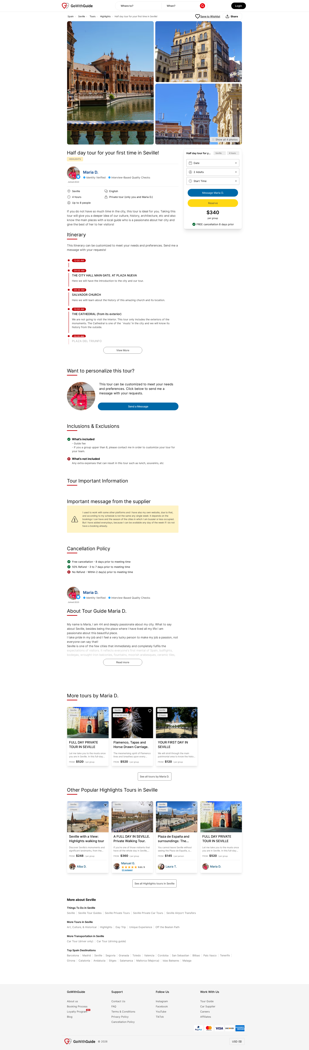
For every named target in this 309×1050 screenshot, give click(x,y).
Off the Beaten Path (167, 927)
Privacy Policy (120, 1016)
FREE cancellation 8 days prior (215, 224)
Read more (122, 662)
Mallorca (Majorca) (147, 960)
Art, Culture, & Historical (82, 927)
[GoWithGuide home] (77, 6)
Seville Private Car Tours (148, 913)
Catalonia (84, 960)
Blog (69, 1016)
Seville (81, 16)
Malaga (187, 960)
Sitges (112, 960)
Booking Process (77, 1006)
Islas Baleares (171, 960)
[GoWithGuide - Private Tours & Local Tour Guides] (73, 173)
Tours (92, 16)
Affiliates (205, 1016)
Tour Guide (207, 1001)
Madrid (86, 955)
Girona (71, 960)
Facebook (162, 1006)
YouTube (161, 1011)
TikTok (160, 1016)
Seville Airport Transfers (181, 913)
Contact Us (118, 1001)
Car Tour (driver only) (80, 941)
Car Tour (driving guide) (111, 941)
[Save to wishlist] (105, 710)
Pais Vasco (210, 955)
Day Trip (121, 927)
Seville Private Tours (117, 913)
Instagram (162, 1001)
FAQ (113, 1006)
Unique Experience (140, 927)
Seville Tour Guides (90, 913)
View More (122, 350)
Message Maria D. (213, 192)
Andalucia (99, 960)
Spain (71, 16)
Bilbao (196, 955)
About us (72, 1001)
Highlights (105, 16)
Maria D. (90, 172)
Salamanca (126, 960)
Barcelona (73, 955)
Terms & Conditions (123, 1011)
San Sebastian (180, 955)
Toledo (136, 955)
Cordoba (163, 955)
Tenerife (225, 955)
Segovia (110, 955)
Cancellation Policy (123, 1021)
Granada (124, 955)
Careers (205, 1011)
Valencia (149, 955)
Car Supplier (207, 1006)
